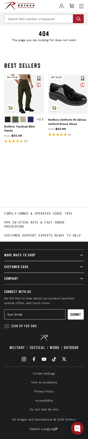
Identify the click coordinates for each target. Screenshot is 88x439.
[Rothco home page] (19, 6)
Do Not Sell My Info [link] (44, 409)
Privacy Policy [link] (44, 391)
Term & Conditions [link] (44, 382)
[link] (61, 6)
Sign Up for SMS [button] (24, 326)
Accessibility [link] (44, 400)
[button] (38, 79)
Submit (75, 314)
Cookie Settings (44, 373)
